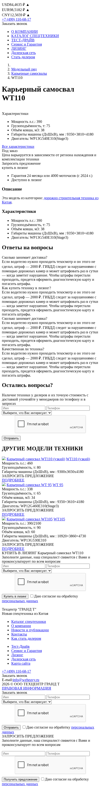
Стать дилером (23, 57)
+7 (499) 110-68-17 (16, 19)
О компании (21, 626)
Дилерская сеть (23, 53)
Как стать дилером (26, 638)
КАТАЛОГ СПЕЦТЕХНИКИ (35, 36)
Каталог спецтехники (28, 622)
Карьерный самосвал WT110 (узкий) (36, 459)
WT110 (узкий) (78, 459)
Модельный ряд (24, 69)
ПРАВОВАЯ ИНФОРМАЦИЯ (26, 688)
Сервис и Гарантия (26, 44)
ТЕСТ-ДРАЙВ (23, 40)
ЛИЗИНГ (18, 49)
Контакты (19, 634)
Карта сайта (20, 663)
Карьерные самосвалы (29, 73)
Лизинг (17, 655)
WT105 (59, 519)
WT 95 (58, 485)
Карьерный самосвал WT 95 (29, 485)
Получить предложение (20, 779)
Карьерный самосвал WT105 (30, 519)
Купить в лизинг (15, 596)
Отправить (11, 438)
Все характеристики (18, 146)
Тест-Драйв (20, 646)
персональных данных (20, 601)
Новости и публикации (30, 630)
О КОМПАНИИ (24, 32)
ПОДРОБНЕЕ (13, 480)
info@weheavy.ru (26, 680)
